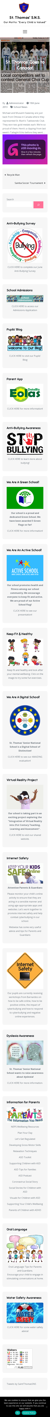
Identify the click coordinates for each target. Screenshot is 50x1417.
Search (10, 199)
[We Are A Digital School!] (25, 720)
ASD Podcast (25, 1175)
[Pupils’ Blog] (25, 343)
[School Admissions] (25, 298)
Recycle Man (13, 174)
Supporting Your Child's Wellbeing (25, 1203)
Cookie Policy (29, 1413)
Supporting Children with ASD (25, 1163)
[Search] (38, 204)
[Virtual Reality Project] (25, 797)
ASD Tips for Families (25, 1169)
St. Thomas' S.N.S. (24, 17)
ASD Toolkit (25, 1157)
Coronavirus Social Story (25, 1181)
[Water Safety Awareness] (25, 1313)
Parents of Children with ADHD (25, 1210)
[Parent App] (25, 394)
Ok (17, 1413)
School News (20, 107)
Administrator (16, 103)
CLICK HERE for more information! (25, 408)
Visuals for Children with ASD (25, 1197)
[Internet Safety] (25, 873)
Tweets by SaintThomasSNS (21, 1383)
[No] (46, 1406)
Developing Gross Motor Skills (25, 1145)
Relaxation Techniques (25, 1151)
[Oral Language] (25, 1248)
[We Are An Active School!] (25, 568)
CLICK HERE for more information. (25, 1082)
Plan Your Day (25, 1132)
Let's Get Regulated (25, 1138)
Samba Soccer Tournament (29, 183)
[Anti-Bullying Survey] (25, 245)
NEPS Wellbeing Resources (25, 1126)
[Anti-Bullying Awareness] (25, 444)
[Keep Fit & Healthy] (25, 652)
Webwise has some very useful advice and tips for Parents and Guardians (25, 931)
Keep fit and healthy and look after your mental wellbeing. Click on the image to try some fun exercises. (25, 674)
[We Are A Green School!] (25, 498)
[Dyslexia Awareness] (25, 1053)
